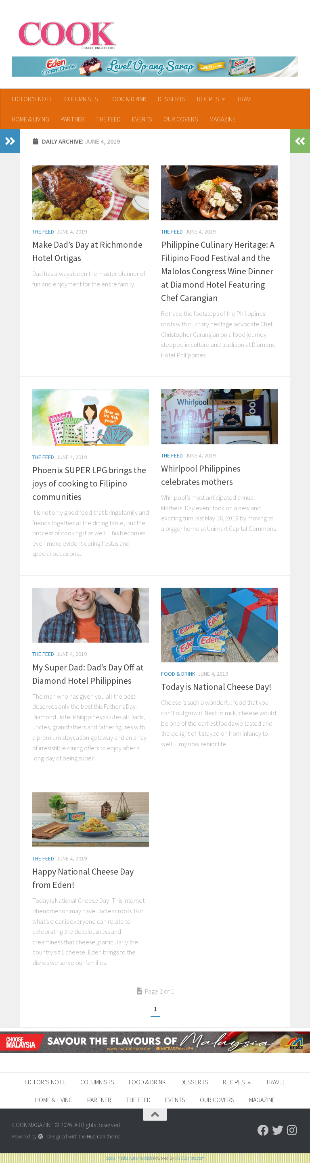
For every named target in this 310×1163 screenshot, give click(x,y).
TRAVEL (246, 99)
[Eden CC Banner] (155, 66)
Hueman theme (103, 1136)
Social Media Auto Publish (129, 1158)
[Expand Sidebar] (10, 141)
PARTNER (73, 119)
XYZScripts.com (190, 1158)
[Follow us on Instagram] (292, 1130)
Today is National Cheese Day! (216, 686)
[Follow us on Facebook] (263, 1130)
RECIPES (208, 99)
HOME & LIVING (30, 119)
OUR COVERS (180, 119)
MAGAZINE (222, 119)
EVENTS (142, 119)
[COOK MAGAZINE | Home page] (67, 34)
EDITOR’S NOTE (32, 99)
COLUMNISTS (81, 99)
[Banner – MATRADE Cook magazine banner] (155, 1051)
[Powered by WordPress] (40, 1136)
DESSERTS (172, 99)
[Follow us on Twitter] (277, 1130)
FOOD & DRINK (128, 99)
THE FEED (108, 119)
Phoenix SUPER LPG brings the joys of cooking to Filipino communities (89, 483)
